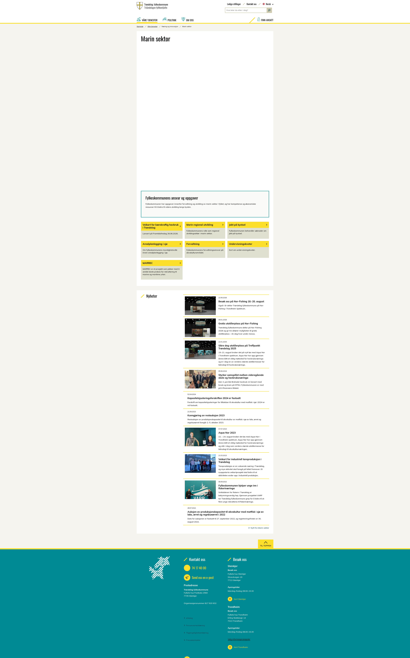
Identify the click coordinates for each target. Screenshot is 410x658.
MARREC (148, 263)
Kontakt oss (251, 4)
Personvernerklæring (195, 625)
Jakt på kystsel (237, 224)
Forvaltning (192, 243)
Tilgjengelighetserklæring (197, 633)
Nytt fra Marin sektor (260, 528)
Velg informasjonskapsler (239, 639)
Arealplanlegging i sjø (155, 243)
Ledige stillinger (234, 4)
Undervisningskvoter (240, 243)
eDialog (189, 618)
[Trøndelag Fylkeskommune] (151, 6)
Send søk (269, 10)
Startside (140, 26)
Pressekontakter (193, 640)
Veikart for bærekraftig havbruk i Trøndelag (161, 226)
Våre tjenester (152, 26)
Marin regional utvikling (199, 224)
